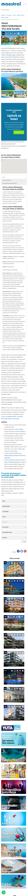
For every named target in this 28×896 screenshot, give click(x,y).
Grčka (14, 15)
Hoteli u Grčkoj (20, 15)
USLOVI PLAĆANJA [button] (7, 180)
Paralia (3, 55)
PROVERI (17, 132)
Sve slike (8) (22, 95)
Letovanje (9, 15)
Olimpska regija (4, 17)
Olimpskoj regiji (10, 55)
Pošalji (24, 541)
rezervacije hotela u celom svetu (10, 418)
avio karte (19, 416)
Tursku (17, 429)
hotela (15, 270)
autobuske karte (11, 416)
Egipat (21, 429)
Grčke (2, 57)
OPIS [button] (4, 177)
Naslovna (3, 15)
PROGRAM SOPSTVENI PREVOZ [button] (10, 183)
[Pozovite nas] (4, 892)
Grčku (16, 435)
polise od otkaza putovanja (12, 462)
